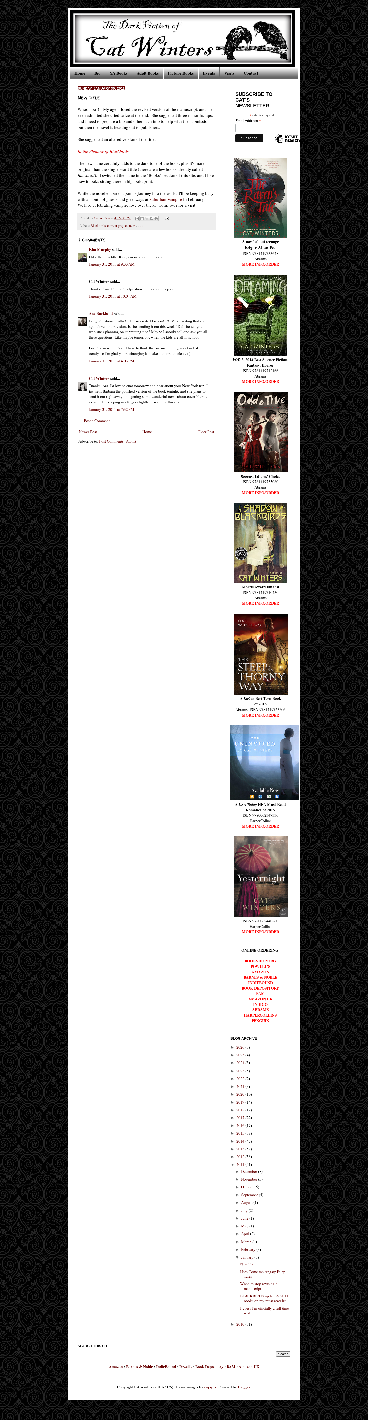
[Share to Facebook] (151, 218)
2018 (240, 1109)
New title (247, 1263)
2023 (240, 1070)
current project (117, 225)
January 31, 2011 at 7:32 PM (111, 409)
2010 (240, 1324)
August (247, 1202)
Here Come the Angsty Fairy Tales (262, 1274)
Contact (251, 73)
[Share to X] (146, 218)
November (249, 1179)
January (247, 1257)
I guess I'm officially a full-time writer (264, 1310)
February (248, 1249)
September (250, 1194)
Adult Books (148, 73)
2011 (240, 1164)
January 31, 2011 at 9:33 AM (112, 264)
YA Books (119, 73)
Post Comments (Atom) (117, 441)
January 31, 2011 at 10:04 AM (113, 296)
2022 (240, 1078)
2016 (240, 1125)
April (245, 1233)
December (249, 1171)
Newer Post (88, 431)
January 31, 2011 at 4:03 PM (111, 360)
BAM (231, 1366)
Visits (229, 73)
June (245, 1218)
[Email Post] (166, 218)
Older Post (206, 431)
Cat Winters (102, 218)
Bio (97, 73)
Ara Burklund (101, 313)
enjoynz (210, 1386)
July (245, 1210)
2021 (240, 1086)
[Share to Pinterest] (156, 218)
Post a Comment (97, 420)
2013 (240, 1148)
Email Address (248, 120)
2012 (240, 1156)
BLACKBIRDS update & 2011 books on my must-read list (264, 1298)
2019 (240, 1102)
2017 (240, 1117)
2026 (240, 1047)
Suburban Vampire (165, 199)
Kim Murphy (100, 249)
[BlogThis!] (141, 218)
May (245, 1225)
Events (209, 73)
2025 (240, 1054)
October (248, 1186)
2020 (240, 1094)
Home (79, 73)
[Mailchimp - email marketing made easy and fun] (291, 143)
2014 (240, 1141)
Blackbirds (98, 225)
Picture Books (181, 73)
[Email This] (137, 218)
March (246, 1241)
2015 (240, 1133)
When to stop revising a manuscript (258, 1286)
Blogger (244, 1386)
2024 (240, 1062)
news (132, 225)
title (140, 225)
